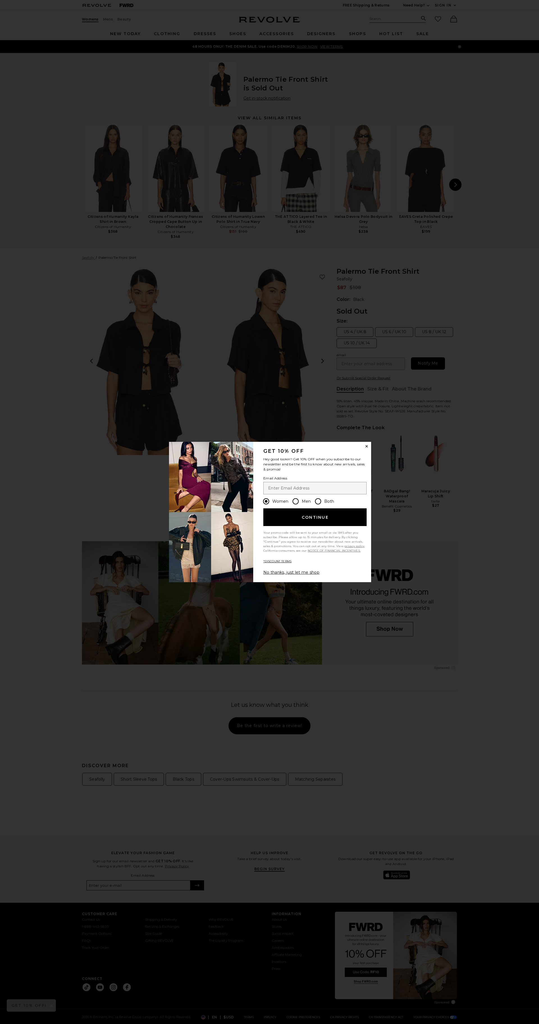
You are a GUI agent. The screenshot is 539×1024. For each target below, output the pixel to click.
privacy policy (354, 546)
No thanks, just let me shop (291, 572)
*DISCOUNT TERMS (277, 561)
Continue (315, 517)
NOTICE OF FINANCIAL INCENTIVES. (334, 550)
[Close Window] (366, 446)
